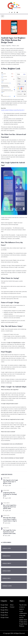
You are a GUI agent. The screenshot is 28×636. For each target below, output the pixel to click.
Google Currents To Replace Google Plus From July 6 (12, 110)
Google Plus (8, 45)
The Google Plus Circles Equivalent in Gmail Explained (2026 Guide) (9, 531)
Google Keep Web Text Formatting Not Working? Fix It (10, 494)
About (11, 605)
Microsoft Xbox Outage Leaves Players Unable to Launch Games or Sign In (10, 519)
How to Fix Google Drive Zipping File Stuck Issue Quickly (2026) (9, 506)
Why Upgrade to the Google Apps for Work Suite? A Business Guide (10, 481)
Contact (12, 607)
